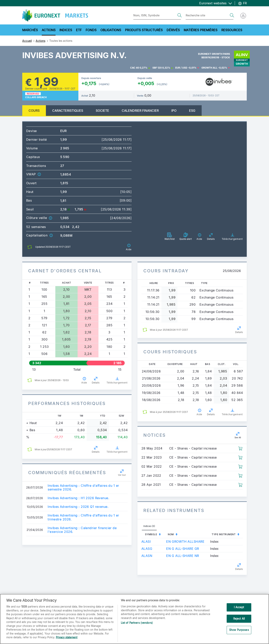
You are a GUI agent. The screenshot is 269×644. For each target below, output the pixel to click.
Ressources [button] (231, 30)
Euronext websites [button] (213, 3)
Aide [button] (84, 382)
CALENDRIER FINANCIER (140, 111)
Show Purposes (239, 630)
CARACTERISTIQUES (67, 111)
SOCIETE (102, 111)
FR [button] (244, 3)
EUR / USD (181, 67)
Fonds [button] (91, 30)
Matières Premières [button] (200, 30)
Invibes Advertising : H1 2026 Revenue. (78, 498)
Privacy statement (66, 637)
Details (95, 382)
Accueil (27, 40)
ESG (192, 111)
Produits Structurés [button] (144, 30)
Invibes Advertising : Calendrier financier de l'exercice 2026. (82, 530)
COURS (34, 111)
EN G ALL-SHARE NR (182, 556)
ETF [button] (79, 30)
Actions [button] (49, 30)
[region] (134, 619)
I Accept (239, 607)
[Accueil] (55, 15)
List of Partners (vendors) (137, 622)
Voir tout (122, 475)
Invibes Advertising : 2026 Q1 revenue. (78, 507)
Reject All (239, 618)
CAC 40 (134, 67)
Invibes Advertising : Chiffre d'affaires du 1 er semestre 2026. (83, 487)
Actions (40, 40)
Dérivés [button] (173, 30)
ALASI (146, 541)
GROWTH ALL (209, 67)
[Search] (179, 15)
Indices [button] (65, 30)
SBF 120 (157, 67)
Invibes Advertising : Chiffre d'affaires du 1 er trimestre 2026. (83, 517)
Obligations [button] (110, 30)
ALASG (146, 549)
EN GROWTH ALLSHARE (185, 541)
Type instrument (224, 534)
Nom (171, 534)
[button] (39, 174)
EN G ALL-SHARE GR (182, 549)
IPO (173, 111)
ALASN (146, 556)
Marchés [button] (30, 30)
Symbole (151, 534)
